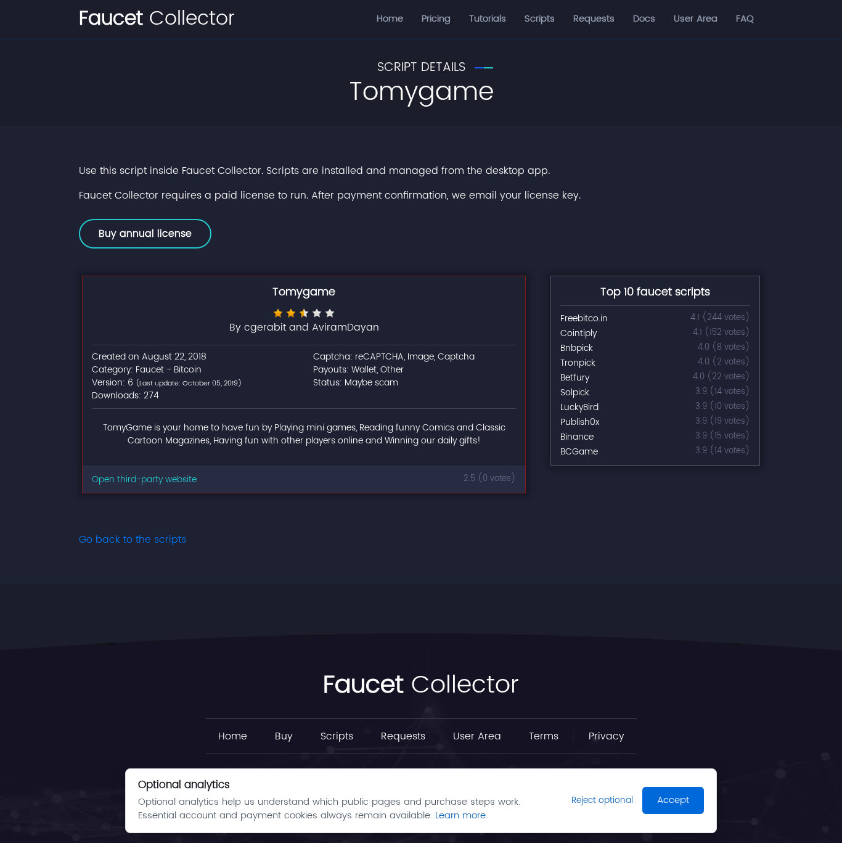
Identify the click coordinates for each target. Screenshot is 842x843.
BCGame (579, 452)
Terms (543, 736)
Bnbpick (576, 348)
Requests (594, 19)
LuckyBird (579, 407)
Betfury (574, 378)
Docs (644, 19)
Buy (284, 736)
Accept (673, 800)
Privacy (606, 736)
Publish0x (579, 422)
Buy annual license (145, 234)
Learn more (460, 815)
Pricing (436, 19)
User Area (695, 19)
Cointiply (578, 333)
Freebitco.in (584, 318)
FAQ (745, 19)
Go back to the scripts (132, 540)
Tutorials (487, 19)
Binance (577, 437)
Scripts (540, 19)
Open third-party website (144, 479)
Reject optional (602, 800)
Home (390, 19)
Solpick (574, 392)
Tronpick (577, 363)
